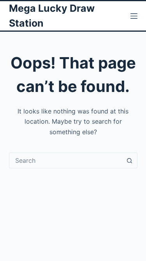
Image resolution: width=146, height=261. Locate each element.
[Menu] (133, 16)
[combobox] (65, 160)
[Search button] (129, 160)
